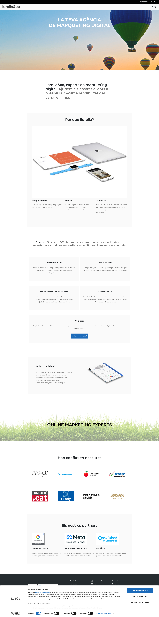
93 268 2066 (143, 1)
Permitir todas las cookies (140, 590)
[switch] (56, 613)
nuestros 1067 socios (42, 592)
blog (154, 7)
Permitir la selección (139, 596)
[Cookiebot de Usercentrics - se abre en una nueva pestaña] (16, 613)
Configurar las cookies (104, 613)
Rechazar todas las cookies (140, 602)
